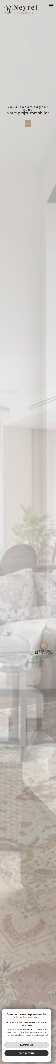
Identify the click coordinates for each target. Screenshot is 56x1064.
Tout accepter (26, 1053)
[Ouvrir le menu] (52, 5)
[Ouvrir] (28, 123)
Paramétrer (26, 1045)
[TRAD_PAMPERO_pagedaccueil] (20, 14)
